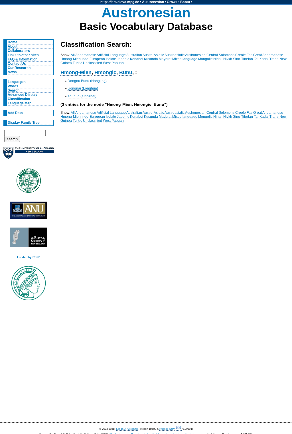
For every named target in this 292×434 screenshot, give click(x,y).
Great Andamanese (268, 55)
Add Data (15, 113)
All (73, 55)
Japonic (123, 59)
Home (12, 42)
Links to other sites (23, 55)
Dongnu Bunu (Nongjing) (87, 81)
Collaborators (19, 51)
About (12, 46)
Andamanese (85, 55)
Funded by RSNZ (28, 257)
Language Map (19, 103)
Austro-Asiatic (153, 55)
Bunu (125, 72)
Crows (172, 2)
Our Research (19, 68)
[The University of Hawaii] (28, 182)
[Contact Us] (179, 429)
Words (13, 86)
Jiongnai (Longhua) (83, 88)
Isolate (111, 59)
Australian (134, 55)
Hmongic (105, 72)
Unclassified (92, 63)
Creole (240, 55)
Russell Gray (167, 428)
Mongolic (205, 59)
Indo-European (93, 59)
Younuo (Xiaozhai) (82, 96)
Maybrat (165, 59)
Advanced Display (22, 95)
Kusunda (151, 59)
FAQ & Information (22, 59)
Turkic (77, 63)
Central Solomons (220, 55)
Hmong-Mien (70, 59)
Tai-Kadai (261, 59)
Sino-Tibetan (243, 59)
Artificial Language (111, 55)
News (12, 72)
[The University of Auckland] (28, 155)
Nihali (217, 59)
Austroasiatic (174, 55)
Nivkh (227, 59)
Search (13, 90)
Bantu (185, 2)
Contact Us (17, 64)
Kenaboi (136, 59)
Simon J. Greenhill (127, 428)
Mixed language (184, 59)
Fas (249, 55)
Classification (19, 99)
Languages (17, 82)
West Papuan (113, 63)
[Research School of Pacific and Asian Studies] (28, 211)
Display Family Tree (24, 123)
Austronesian (153, 2)
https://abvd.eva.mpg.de (119, 2)
